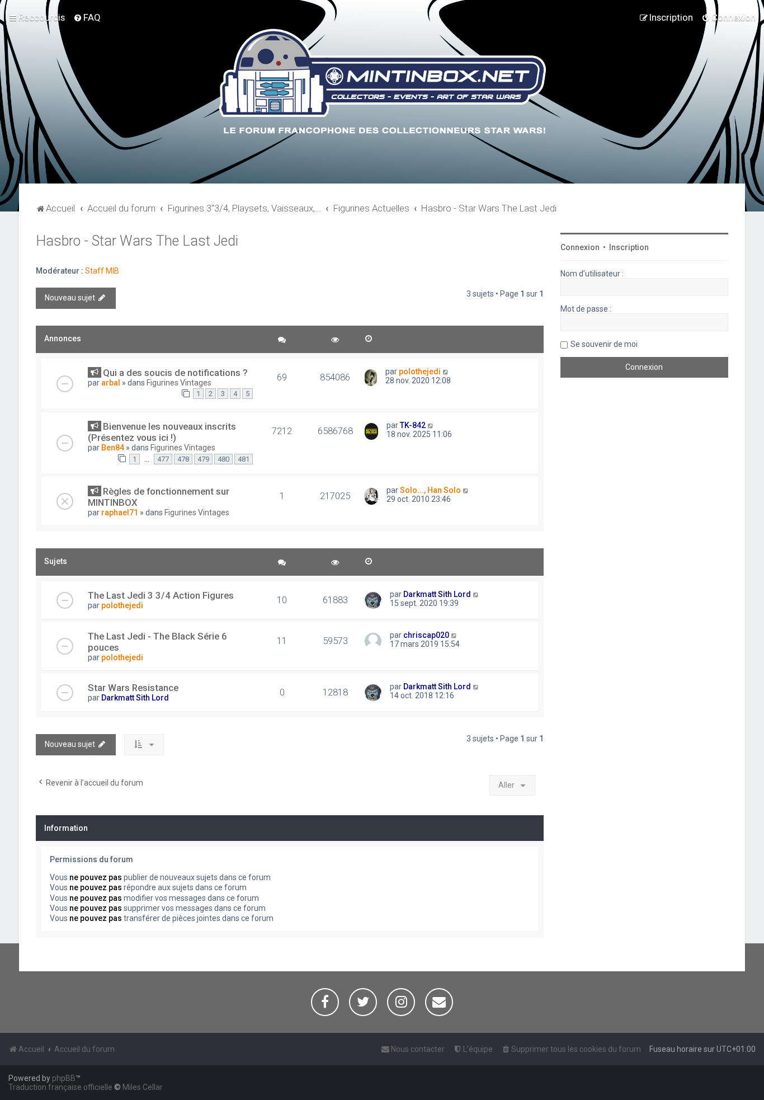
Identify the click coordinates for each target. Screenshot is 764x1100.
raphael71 (119, 512)
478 (183, 459)
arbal (110, 382)
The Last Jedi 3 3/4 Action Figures (161, 595)
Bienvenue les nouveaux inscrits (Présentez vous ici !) (162, 432)
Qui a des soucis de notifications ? (175, 372)
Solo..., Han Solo (430, 490)
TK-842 (413, 425)
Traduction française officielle (60, 1087)
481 (243, 459)
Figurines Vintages (179, 382)
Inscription (629, 247)
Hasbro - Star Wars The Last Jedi (137, 241)
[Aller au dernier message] (446, 371)
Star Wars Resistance (133, 687)
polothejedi (420, 371)
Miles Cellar (142, 1087)
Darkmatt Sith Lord (437, 594)
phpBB (64, 1078)
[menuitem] (87, 17)
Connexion (580, 247)
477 (163, 459)
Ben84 (112, 447)
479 (203, 459)
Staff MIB (102, 270)
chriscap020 (426, 635)
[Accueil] (382, 83)
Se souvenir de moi (604, 344)
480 (223, 459)
